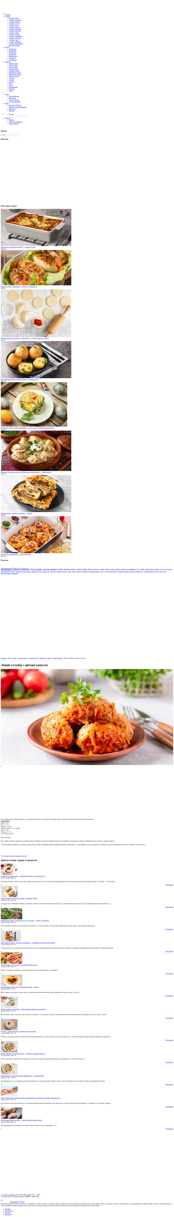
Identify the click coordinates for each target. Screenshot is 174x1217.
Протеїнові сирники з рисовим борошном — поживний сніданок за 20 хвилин (28, 943)
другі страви (36, 569)
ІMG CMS (27, 1195)
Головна (7, 14)
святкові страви (36, 572)
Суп (137, 569)
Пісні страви (13, 67)
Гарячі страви (13, 69)
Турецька (12, 58)
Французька (13, 56)
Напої (11, 91)
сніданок (120, 572)
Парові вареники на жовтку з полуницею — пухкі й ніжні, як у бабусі (25, 338)
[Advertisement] (87, 793)
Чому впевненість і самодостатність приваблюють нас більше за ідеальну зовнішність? (30, 1098)
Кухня (7, 47)
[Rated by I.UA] (5, 1202)
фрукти (64, 572)
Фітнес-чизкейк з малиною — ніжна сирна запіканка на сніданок (23, 1009)
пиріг (74, 572)
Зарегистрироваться (16, 122)
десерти (45, 569)
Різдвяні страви (14, 71)
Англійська (13, 60)
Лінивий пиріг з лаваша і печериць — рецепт (16, 513)
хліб (164, 571)
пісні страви (26, 572)
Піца (10, 83)
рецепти (6, 569)
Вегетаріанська (14, 96)
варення (85, 572)
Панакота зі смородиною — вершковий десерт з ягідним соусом (23, 876)
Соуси (11, 85)
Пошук (11, 114)
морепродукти (6, 573)
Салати (11, 80)
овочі (73, 569)
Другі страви (13, 65)
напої (12, 572)
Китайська (12, 54)
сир (48, 572)
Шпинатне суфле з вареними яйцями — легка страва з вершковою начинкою (27, 428)
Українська (12, 49)
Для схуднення (14, 100)
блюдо (25, 568)
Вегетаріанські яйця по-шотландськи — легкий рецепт (20, 379)
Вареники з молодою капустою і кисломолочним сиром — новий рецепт (26, 472)
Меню (7, 103)
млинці (78, 572)
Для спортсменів (14, 102)
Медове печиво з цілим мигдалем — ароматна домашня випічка (23, 1053)
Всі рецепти (9, 1211)
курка (112, 569)
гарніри (18, 572)
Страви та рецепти (8, 1195)
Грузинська (13, 53)
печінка (126, 572)
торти (44, 572)
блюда (16, 568)
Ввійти (11, 120)
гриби (142, 569)
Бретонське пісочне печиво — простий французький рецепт (21, 1120)
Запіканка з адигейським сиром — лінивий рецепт (18, 247)
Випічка (11, 89)
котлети (53, 572)
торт (160, 571)
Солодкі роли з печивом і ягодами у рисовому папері (19, 898)
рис (142, 572)
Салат (162, 569)
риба (107, 569)
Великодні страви (15, 74)
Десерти (11, 82)
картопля (168, 569)
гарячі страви (81, 569)
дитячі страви (148, 572)
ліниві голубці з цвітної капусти (16, 856)
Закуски (11, 78)
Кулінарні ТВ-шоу (15, 105)
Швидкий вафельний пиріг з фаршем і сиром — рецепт (20, 987)
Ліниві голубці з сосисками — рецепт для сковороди (19, 286)
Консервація (13, 87)
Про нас (11, 111)
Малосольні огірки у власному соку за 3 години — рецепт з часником (25, 920)
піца (69, 572)
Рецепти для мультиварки (17, 107)
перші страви (120, 569)
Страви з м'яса (23, 658)
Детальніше (169, 885)
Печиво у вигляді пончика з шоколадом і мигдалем (18, 1031)
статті (106, 572)
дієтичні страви (93, 572)
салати (60, 569)
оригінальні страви (152, 569)
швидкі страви (135, 572)
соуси (102, 572)
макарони (14, 573)
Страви (7, 16)
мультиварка (130, 569)
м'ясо (90, 569)
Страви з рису (33, 658)
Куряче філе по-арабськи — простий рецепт (16, 554)
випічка (53, 569)
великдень (112, 572)
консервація (5, 572)
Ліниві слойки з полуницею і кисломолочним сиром (19, 965)
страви (102, 569)
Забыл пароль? (14, 123)
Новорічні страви (15, 72)
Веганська (12, 98)
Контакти (12, 109)
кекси (156, 571)
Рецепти (8, 62)
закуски (67, 569)
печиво (58, 572)
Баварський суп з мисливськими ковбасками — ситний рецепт (22, 1076)
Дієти (7, 94)
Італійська (12, 51)
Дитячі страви (14, 76)
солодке (96, 569)
